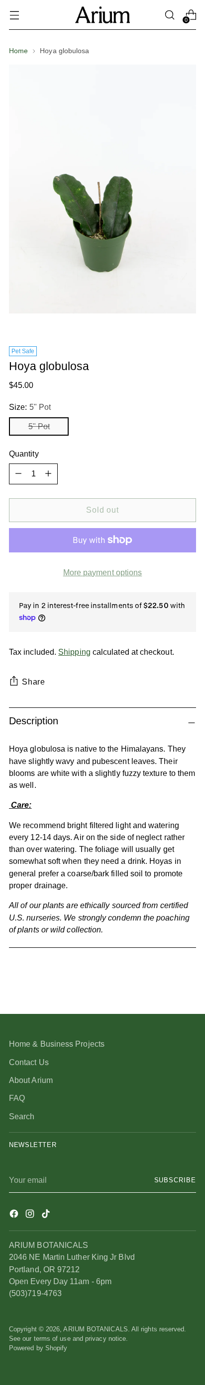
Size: (30, 406)
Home (18, 51)
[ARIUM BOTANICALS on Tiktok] (47, 1215)
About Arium (31, 1080)
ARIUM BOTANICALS (95, 1329)
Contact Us (29, 1062)
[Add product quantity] (18, 474)
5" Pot (39, 426)
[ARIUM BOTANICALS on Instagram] (31, 1215)
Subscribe (175, 1180)
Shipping (74, 651)
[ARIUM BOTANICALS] (102, 14)
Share (33, 681)
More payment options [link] (102, 572)
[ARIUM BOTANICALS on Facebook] (15, 1215)
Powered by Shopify (38, 1348)
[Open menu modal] (14, 15)
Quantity (24, 453)
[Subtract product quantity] (48, 474)
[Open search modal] (169, 15)
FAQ (17, 1097)
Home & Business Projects (56, 1043)
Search (22, 1116)
